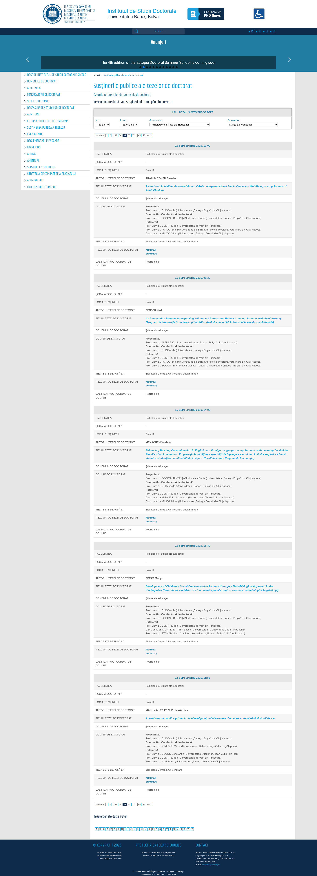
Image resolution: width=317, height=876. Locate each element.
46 (144, 135)
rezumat (151, 249)
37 (133, 135)
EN (274, 31)
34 (120, 135)
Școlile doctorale (38, 101)
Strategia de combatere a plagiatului (51, 173)
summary (151, 253)
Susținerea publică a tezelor (46, 127)
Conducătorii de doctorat (43, 94)
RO (252, 31)
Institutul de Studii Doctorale (142, 11)
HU (259, 31)
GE (267, 31)
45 (139, 135)
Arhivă (31, 154)
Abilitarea (34, 88)
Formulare (34, 147)
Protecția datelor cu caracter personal (158, 852)
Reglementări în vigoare (43, 140)
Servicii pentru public (41, 167)
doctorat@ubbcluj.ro (211, 865)
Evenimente (35, 134)
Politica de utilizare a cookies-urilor (158, 855)
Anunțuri (33, 160)
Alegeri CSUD (35, 180)
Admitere (33, 114)
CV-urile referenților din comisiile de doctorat (122, 95)
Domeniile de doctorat (42, 81)
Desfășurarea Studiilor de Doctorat (50, 107)
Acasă (97, 75)
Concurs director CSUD (41, 187)
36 (129, 135)
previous (100, 135)
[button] (158, 60)
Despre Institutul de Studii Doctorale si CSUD (56, 75)
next (149, 135)
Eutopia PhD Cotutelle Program (47, 121)
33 (116, 135)
